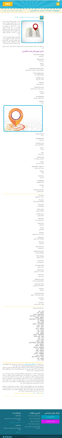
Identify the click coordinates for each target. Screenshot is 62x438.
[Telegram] (9, 437)
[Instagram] (11, 437)
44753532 (18, 432)
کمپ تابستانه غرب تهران (35, 421)
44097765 (12, 423)
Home (12, 10)
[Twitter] (3, 437)
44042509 (18, 423)
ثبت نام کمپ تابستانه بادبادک (34, 424)
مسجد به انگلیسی (17, 393)
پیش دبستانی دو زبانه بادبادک (34, 416)
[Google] (7, 437)
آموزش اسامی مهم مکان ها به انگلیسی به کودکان (27, 17)
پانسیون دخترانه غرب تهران (34, 418)
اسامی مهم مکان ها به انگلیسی (28, 393)
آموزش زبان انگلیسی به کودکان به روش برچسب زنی (32, 427)
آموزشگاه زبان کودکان (30, 364)
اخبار (36, 393)
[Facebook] (5, 437)
